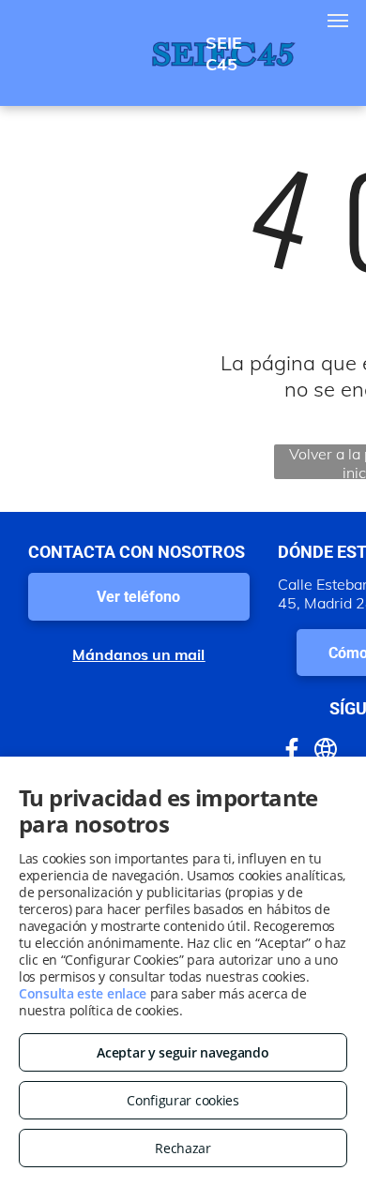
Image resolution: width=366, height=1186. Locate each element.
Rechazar (183, 1148)
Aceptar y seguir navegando (182, 1052)
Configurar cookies (183, 1100)
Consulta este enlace (82, 993)
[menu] (338, 20)
